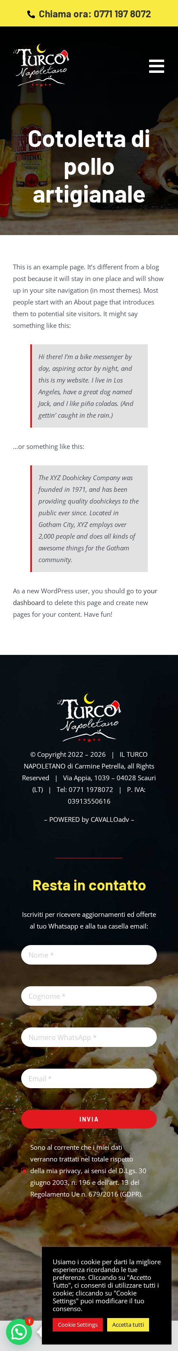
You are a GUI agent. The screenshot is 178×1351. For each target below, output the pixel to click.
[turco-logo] (41, 47)
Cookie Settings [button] (78, 1324)
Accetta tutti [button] (128, 1324)
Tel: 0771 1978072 (85, 789)
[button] (19, 1332)
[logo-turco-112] (89, 696)
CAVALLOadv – (112, 819)
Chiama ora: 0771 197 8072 (95, 13)
